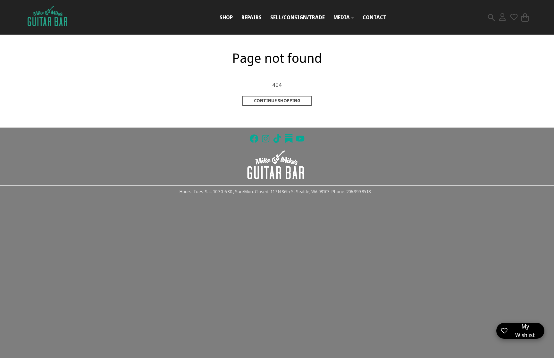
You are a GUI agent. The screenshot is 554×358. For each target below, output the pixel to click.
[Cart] (525, 17)
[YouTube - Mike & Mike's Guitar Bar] (300, 138)
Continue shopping (277, 101)
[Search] (491, 17)
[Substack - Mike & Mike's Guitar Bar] (288, 138)
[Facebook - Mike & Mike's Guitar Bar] (254, 138)
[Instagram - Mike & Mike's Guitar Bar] (265, 138)
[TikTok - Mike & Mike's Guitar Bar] (277, 138)
